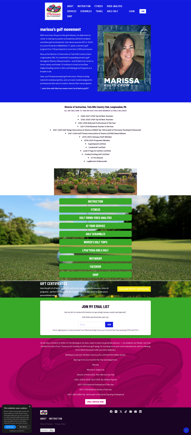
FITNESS (99, 6)
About (70, 6)
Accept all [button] (10, 427)
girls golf (112, 11)
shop (69, 16)
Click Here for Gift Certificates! (134, 289)
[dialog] (17, 419)
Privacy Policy (60, 424)
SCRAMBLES (86, 11)
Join (142, 11)
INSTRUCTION (55, 418)
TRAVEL (99, 11)
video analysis (114, 6)
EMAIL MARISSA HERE (95, 402)
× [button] (29, 406)
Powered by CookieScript (17, 431)
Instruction (84, 6)
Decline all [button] (23, 427)
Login (132, 11)
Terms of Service (46, 424)
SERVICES (71, 11)
